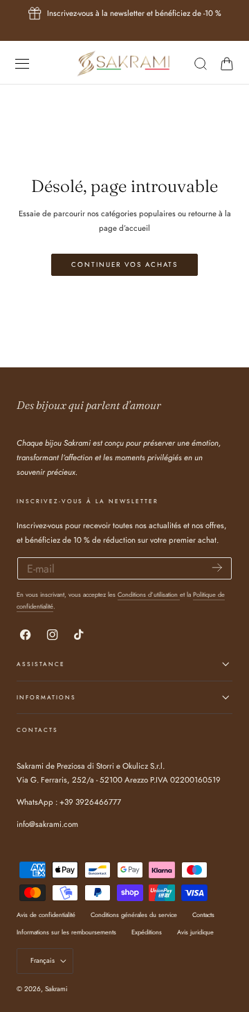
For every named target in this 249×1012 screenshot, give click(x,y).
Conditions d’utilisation (149, 594)
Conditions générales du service (134, 914)
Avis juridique (195, 931)
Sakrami (56, 989)
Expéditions (146, 931)
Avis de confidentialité (46, 914)
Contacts (203, 914)
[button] (21, 63)
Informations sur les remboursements (66, 931)
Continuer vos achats (124, 265)
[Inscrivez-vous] (217, 567)
